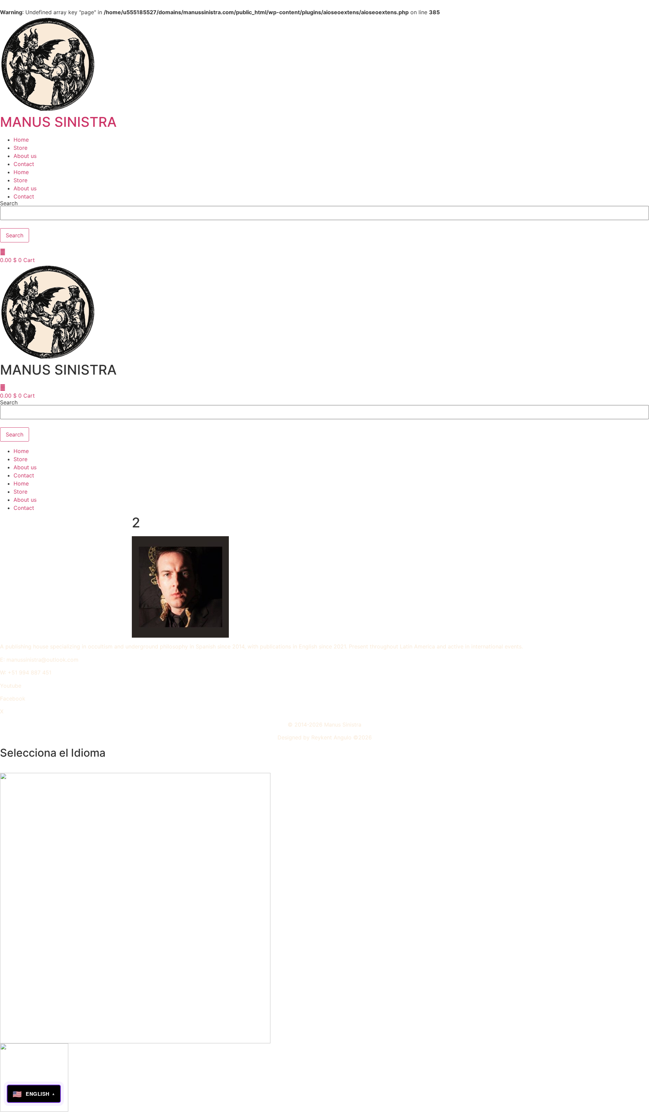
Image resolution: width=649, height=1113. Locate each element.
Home (21, 139)
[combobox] (324, 213)
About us (25, 155)
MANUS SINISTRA (58, 122)
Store (20, 147)
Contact (24, 164)
